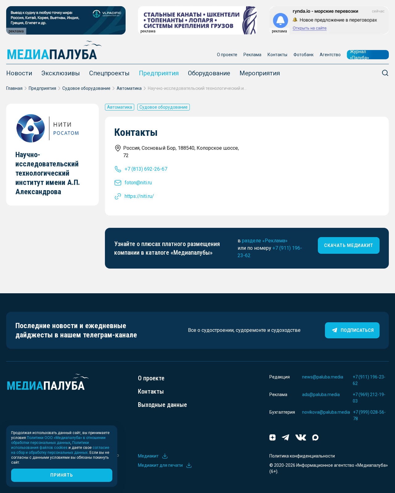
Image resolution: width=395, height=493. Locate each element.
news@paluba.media (322, 376)
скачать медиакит (348, 245)
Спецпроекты (109, 73)
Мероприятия (259, 73)
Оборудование (209, 73)
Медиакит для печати (160, 465)
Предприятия (159, 73)
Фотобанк (303, 54)
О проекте (227, 54)
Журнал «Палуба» (359, 54)
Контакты (277, 54)
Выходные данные (162, 404)
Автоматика (129, 88)
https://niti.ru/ (139, 196)
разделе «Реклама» (265, 241)
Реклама (252, 54)
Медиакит (148, 455)
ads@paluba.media (321, 394)
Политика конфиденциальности (302, 455)
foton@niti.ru (138, 183)
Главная (14, 88)
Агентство (330, 54)
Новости (19, 73)
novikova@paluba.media (326, 412)
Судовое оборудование (86, 88)
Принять (61, 475)
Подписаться (357, 330)
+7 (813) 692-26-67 (146, 169)
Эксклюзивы (60, 73)
